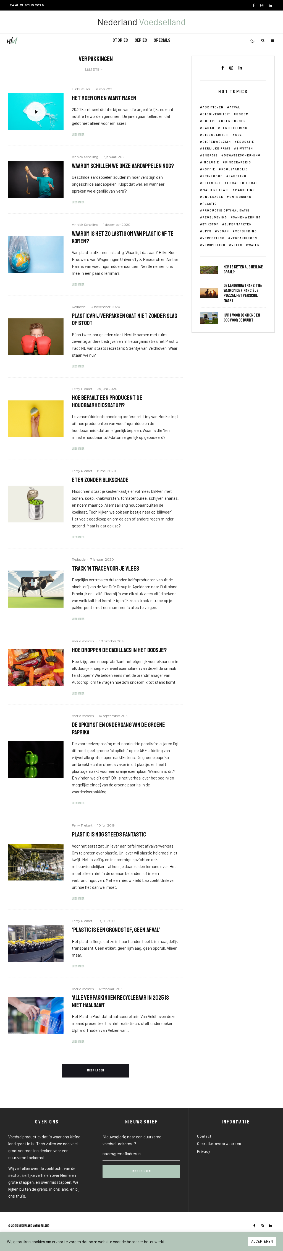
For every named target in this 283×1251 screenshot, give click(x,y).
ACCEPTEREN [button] (262, 1241)
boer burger (233, 121)
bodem (209, 121)
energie (210, 155)
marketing (245, 189)
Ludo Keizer (81, 89)
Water (254, 245)
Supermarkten (238, 224)
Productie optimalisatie (226, 210)
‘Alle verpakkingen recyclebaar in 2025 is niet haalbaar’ (120, 1001)
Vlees (237, 245)
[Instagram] (262, 5)
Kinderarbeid (238, 162)
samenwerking (247, 217)
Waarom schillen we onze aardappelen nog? (123, 166)
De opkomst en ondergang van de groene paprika (118, 728)
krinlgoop (213, 176)
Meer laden (95, 1070)
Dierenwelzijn (217, 141)
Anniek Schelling (85, 157)
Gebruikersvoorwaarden (219, 1143)
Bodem (242, 114)
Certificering (234, 127)
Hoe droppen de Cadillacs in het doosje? (119, 650)
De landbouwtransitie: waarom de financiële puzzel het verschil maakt (243, 293)
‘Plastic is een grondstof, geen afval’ (116, 930)
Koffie (209, 169)
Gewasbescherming (242, 155)
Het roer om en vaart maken (104, 98)
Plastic (210, 203)
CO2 (238, 134)
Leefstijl (212, 183)
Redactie (78, 307)
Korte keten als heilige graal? (243, 270)
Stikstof (211, 224)
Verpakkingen (244, 238)
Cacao (208, 127)
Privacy (203, 1151)
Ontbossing (240, 196)
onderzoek (213, 196)
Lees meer (78, 134)
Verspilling (214, 245)
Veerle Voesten (83, 641)
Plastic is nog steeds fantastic (109, 834)
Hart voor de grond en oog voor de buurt (242, 318)
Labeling (238, 176)
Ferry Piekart (82, 389)
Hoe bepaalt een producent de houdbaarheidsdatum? (107, 401)
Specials (162, 40)
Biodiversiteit (216, 114)
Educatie (245, 141)
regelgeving (215, 217)
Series (141, 40)
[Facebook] (254, 5)
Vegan (223, 231)
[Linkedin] (270, 5)
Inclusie (211, 162)
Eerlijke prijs (216, 148)
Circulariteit (216, 134)
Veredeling (214, 238)
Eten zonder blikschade (100, 480)
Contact (204, 1136)
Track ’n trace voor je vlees (105, 568)
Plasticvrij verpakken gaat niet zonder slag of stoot (124, 319)
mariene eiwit (216, 189)
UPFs (207, 231)
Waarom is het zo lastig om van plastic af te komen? (123, 237)
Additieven (213, 107)
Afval (235, 107)
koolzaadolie (234, 169)
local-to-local (242, 183)
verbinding (246, 231)
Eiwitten (245, 148)
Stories (120, 40)
